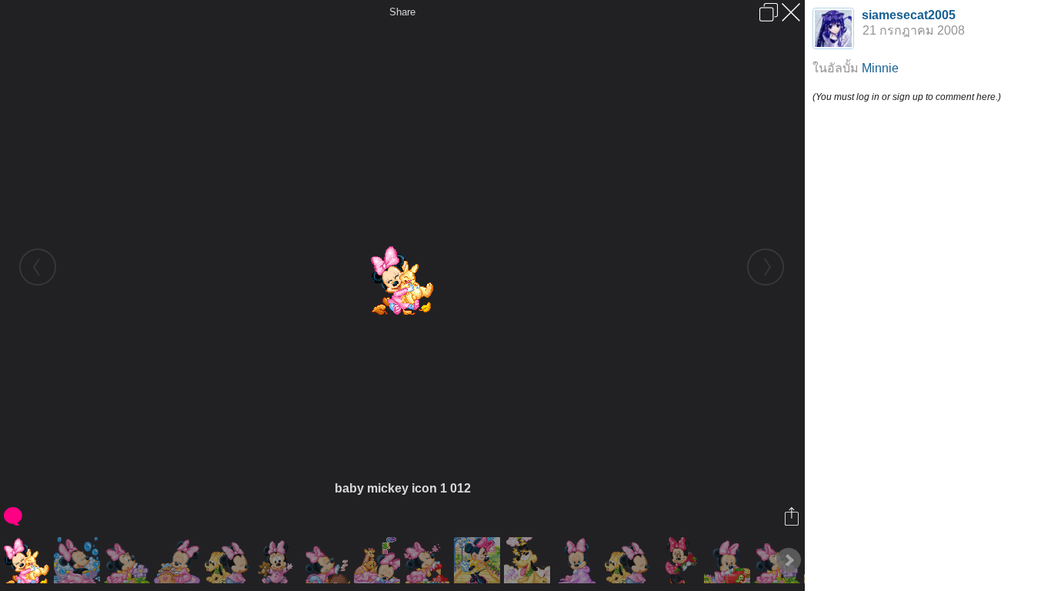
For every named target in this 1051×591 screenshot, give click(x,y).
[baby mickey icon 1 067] (129, 560)
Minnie (880, 68)
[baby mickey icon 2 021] (629, 560)
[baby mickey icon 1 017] (729, 560)
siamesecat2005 (909, 15)
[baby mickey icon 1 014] (529, 560)
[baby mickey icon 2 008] (579, 560)
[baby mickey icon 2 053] (679, 560)
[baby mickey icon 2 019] (179, 560)
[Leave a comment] (14, 516)
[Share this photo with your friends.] (793, 516)
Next (788, 560)
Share (402, 12)
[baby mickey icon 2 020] (429, 560)
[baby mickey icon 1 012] (29, 560)
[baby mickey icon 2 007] (379, 560)
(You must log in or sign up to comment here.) (906, 97)
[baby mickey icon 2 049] (229, 560)
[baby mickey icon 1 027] (79, 560)
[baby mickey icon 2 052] (479, 560)
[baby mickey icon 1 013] (279, 560)
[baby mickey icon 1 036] (329, 560)
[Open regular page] (768, 12)
